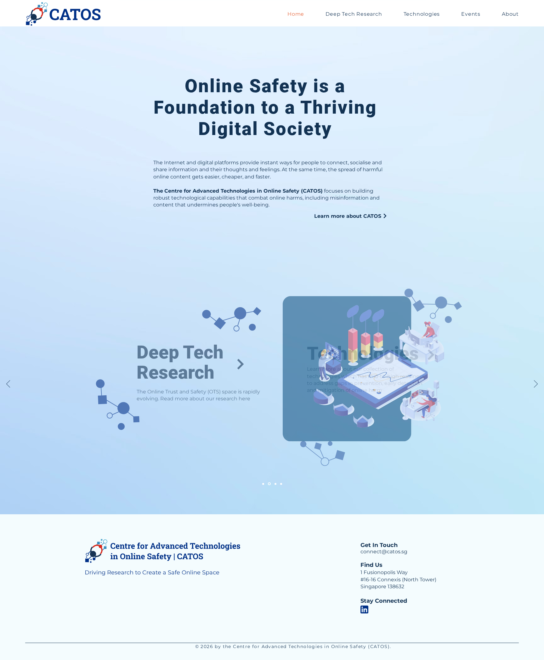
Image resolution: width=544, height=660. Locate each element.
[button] (353, 14)
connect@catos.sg (383, 552)
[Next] (536, 384)
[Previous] (8, 384)
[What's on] (275, 484)
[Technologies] (269, 483)
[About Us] (281, 484)
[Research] (263, 484)
